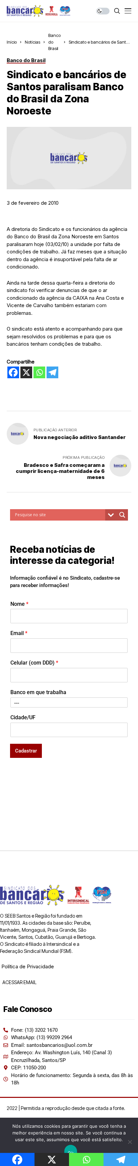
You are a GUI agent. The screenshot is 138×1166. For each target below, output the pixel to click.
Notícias (32, 42)
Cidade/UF (23, 717)
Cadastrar (26, 751)
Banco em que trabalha (38, 692)
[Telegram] (52, 372)
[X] (26, 372)
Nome (19, 604)
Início (12, 42)
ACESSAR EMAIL (19, 982)
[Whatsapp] (39, 372)
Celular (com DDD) (34, 663)
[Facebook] (13, 372)
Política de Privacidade (27, 966)
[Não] (129, 1141)
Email (18, 633)
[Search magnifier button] (122, 515)
